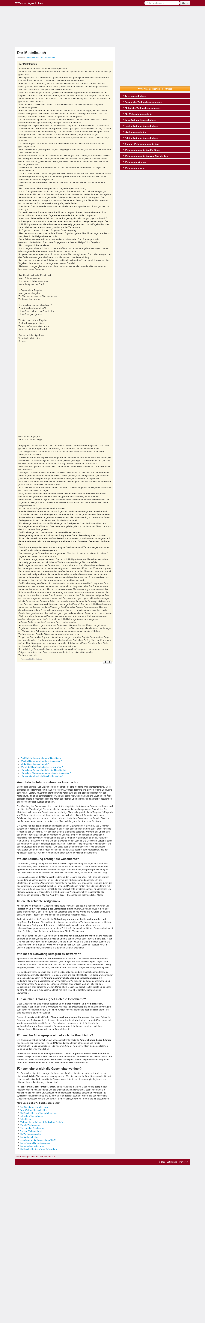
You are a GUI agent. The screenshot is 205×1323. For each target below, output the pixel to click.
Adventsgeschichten (135, 96)
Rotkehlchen (26, 1118)
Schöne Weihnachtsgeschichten (141, 137)
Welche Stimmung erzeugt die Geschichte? (41, 760)
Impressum (183, 1161)
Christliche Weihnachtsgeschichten (142, 108)
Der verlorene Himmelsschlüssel (35, 1142)
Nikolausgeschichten (135, 131)
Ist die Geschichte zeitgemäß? (35, 763)
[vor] (109, 662)
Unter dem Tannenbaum (31, 1115)
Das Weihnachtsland (29, 1136)
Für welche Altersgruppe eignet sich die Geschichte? (46, 772)
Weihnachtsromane (134, 167)
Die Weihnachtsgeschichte (138, 114)
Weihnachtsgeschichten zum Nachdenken (146, 155)
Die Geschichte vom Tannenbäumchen (38, 1112)
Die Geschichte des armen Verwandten (38, 1148)
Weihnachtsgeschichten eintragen (156, 88)
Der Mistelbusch (47, 1156)
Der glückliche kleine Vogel (32, 1145)
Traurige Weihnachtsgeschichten (141, 143)
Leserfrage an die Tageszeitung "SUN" (38, 1139)
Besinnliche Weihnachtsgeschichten (40, 57)
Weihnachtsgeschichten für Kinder (142, 149)
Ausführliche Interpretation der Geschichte (41, 757)
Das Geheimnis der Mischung (34, 1106)
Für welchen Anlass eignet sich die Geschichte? (43, 769)
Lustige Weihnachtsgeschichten (141, 125)
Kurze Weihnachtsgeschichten (140, 120)
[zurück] (105, 662)
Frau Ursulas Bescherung (32, 1127)
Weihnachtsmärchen (135, 161)
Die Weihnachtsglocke (30, 1133)
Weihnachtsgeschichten (30, 3)
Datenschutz (172, 1161)
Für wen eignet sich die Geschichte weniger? (42, 775)
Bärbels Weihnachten (30, 1124)
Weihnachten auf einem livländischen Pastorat (41, 1121)
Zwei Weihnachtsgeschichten (33, 1109)
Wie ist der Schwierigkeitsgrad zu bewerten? (42, 766)
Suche (185, 2)
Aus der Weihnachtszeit (31, 1130)
